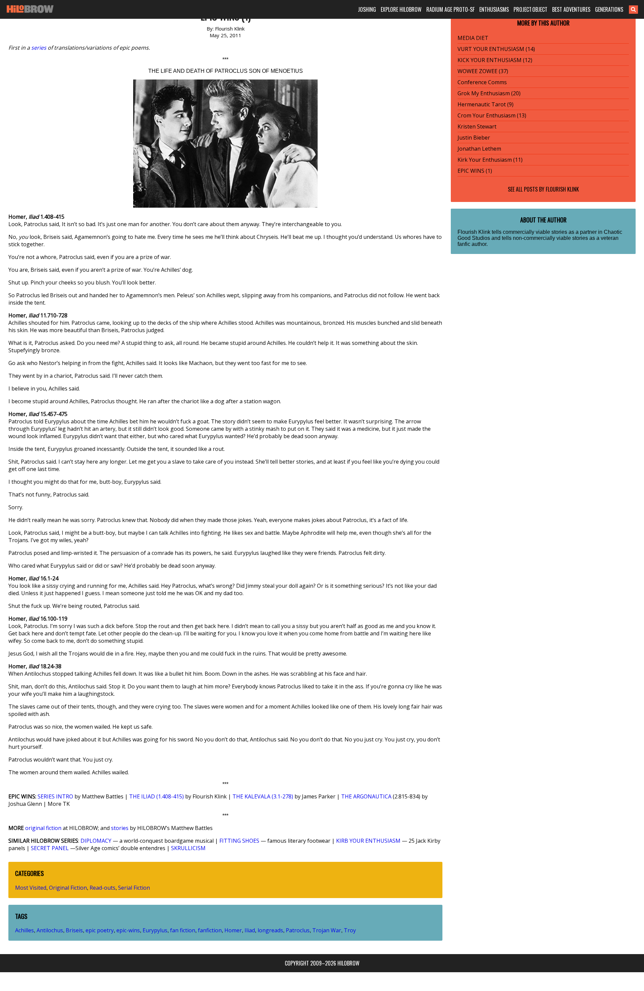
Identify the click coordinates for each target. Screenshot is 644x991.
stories (119, 828)
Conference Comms (482, 82)
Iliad (250, 930)
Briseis (74, 930)
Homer (233, 930)
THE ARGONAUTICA (366, 796)
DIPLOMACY (95, 840)
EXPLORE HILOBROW (401, 9)
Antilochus (50, 930)
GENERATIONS (609, 9)
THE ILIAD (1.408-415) (156, 796)
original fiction (43, 828)
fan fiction (182, 930)
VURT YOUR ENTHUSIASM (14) (496, 49)
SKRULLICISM (188, 848)
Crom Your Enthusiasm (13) (492, 115)
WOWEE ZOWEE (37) (483, 71)
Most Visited (30, 887)
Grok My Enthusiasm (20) (489, 93)
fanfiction (210, 930)
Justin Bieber (474, 137)
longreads (270, 930)
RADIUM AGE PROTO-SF (450, 9)
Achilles (24, 930)
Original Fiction (68, 887)
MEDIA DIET (473, 38)
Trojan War (326, 930)
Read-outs (102, 887)
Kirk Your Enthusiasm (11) (490, 159)
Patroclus (298, 930)
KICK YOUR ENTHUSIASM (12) (495, 60)
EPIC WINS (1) (475, 170)
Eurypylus (155, 930)
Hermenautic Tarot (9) (486, 104)
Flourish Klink (562, 189)
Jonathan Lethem (479, 148)
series (38, 47)
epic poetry (100, 930)
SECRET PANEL (50, 848)
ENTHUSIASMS (494, 9)
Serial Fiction (134, 887)
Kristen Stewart (477, 126)
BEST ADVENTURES (571, 9)
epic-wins (128, 930)
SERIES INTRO (55, 796)
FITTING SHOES (239, 840)
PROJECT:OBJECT (530, 9)
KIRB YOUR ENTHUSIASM (368, 840)
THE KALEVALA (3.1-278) (262, 796)
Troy (350, 930)
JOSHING (367, 9)
